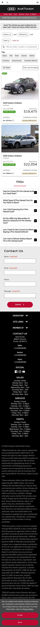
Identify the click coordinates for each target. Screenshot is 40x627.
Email (10, 268)
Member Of (18, 328)
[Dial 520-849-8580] (7, 2)
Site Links (18, 322)
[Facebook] (16, 371)
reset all (15, 41)
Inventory (18, 316)
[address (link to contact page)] (2, 2)
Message (12, 291)
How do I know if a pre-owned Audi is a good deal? (18, 192)
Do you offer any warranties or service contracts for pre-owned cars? (17, 221)
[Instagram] (20, 371)
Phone (6, 280)
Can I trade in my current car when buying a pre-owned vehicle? (18, 231)
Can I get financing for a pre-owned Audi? (16, 211)
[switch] (37, 2)
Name (10, 257)
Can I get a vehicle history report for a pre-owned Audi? (17, 240)
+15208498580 (20, 348)
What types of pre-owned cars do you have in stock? (18, 202)
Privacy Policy (28, 609)
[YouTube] (23, 371)
